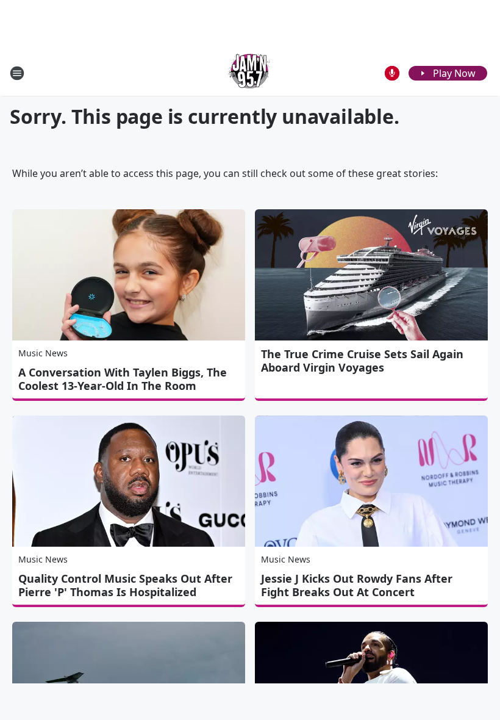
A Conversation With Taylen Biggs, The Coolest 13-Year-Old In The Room (122, 378)
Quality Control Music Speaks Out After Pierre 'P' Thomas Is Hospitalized (125, 585)
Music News (43, 353)
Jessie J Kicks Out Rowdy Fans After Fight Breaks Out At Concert (356, 585)
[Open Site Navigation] (17, 73)
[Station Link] (250, 73)
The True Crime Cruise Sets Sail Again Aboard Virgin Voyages (362, 360)
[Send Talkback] (392, 73)
